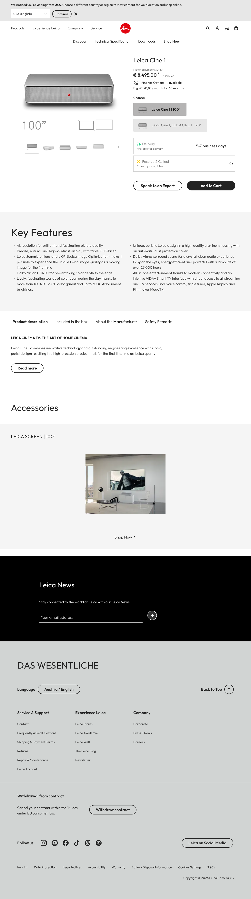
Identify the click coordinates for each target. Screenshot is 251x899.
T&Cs (211, 867)
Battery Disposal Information (152, 867)
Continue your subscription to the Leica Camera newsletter (152, 615)
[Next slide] (118, 147)
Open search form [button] (208, 28)
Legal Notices (72, 867)
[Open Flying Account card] (217, 28)
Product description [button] (30, 321)
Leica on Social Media (207, 842)
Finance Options (152, 83)
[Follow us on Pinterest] (99, 843)
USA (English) (22, 14)
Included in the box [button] (71, 321)
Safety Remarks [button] (159, 321)
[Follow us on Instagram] (44, 843)
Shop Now (123, 537)
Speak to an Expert (158, 185)
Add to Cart (211, 185)
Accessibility (96, 867)
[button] (32, 147)
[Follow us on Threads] (88, 843)
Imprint (22, 867)
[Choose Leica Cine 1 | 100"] (159, 109)
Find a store (227, 28)
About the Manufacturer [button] (116, 321)
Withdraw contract (113, 809)
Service (96, 28)
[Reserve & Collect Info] (231, 163)
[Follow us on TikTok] (77, 843)
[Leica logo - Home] (125, 28)
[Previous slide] (18, 147)
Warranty (118, 867)
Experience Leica (46, 28)
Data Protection (45, 867)
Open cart (236, 28)
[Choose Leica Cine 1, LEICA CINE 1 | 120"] (170, 125)
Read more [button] (27, 368)
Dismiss (76, 14)
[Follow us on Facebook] (66, 843)
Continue (61, 14)
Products (18, 28)
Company (75, 28)
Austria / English (59, 689)
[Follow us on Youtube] (55, 843)
